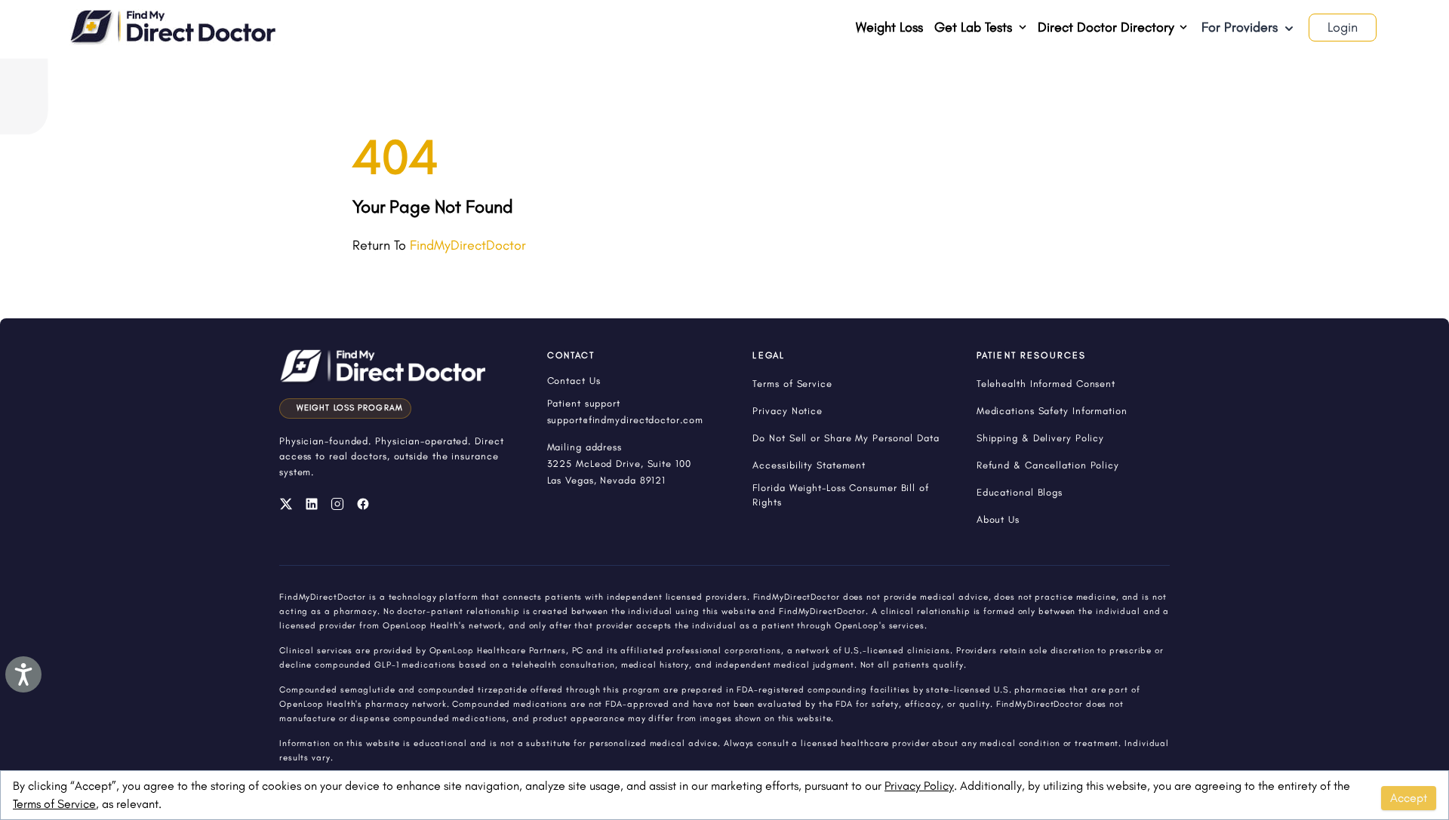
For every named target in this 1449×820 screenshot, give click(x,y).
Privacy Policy (919, 786)
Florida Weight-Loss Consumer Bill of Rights (840, 495)
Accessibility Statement (809, 465)
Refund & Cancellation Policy (1048, 465)
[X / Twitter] (286, 504)
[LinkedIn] (311, 504)
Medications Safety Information (1052, 410)
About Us (998, 519)
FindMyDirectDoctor (468, 245)
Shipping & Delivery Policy (1040, 438)
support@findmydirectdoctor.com (625, 419)
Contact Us (574, 380)
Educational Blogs (1020, 492)
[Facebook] (363, 504)
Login (1342, 27)
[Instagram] (337, 504)
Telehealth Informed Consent (1046, 383)
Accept (1408, 798)
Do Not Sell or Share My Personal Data (845, 438)
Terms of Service (54, 804)
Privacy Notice (787, 410)
